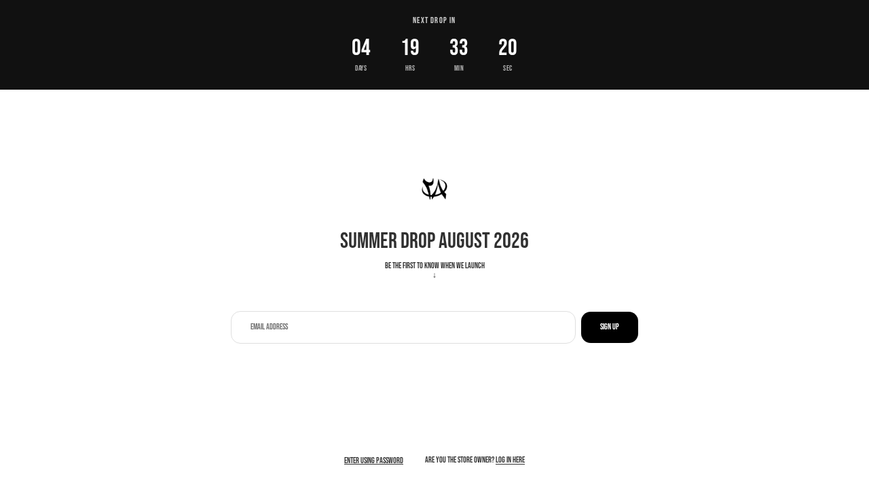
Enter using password (373, 461)
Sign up (609, 327)
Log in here (510, 460)
